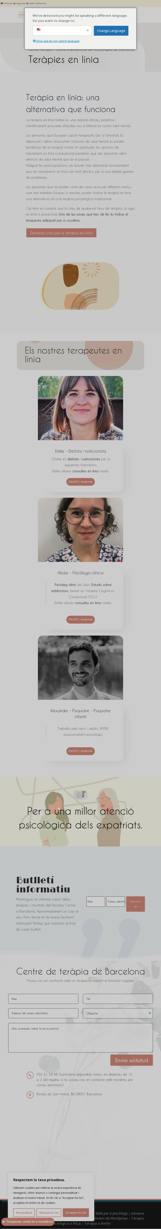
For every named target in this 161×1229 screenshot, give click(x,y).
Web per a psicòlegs (112, 1213)
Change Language (111, 30)
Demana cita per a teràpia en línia (61, 232)
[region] (51, 1196)
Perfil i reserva (80, 482)
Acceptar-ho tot (76, 1212)
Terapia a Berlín (97, 1223)
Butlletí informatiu (43, 885)
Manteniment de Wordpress (104, 1218)
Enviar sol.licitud (131, 1060)
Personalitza (24, 1212)
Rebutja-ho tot (49, 1212)
